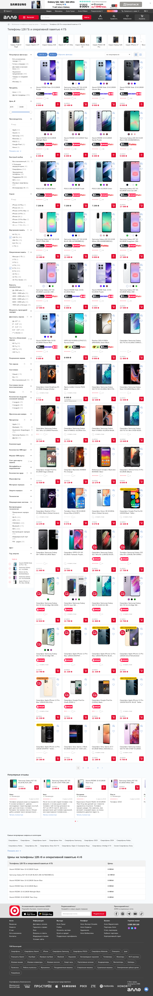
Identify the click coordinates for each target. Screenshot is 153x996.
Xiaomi (16, 133)
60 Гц (16, 343)
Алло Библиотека (87, 933)
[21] (72, 301)
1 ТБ (15, 246)
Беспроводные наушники (89, 957)
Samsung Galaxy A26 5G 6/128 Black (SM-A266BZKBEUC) (131, 139)
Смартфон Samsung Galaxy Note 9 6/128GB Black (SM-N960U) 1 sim (130, 388)
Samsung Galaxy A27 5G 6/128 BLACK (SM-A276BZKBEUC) (75, 88)
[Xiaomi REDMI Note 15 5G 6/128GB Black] (76, 273)
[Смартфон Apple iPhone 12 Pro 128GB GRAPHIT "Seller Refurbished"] (48, 734)
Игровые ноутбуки (46, 957)
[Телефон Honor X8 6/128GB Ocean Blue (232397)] (76, 498)
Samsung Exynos (22, 435)
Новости (12, 927)
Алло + (16, 92)
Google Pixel (18, 144)
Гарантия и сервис (40, 927)
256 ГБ (17, 240)
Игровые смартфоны (20, 184)
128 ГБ (17, 237)
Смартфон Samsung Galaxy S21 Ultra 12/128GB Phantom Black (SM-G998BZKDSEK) (47, 429)
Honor (15, 147)
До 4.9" (16, 321)
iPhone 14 (17, 216)
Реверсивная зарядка (20, 513)
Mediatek (22, 427)
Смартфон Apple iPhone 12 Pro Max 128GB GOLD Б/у (48, 701)
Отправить (42, 17)
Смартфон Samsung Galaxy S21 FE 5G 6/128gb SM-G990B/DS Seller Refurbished (130, 604)
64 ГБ (16, 234)
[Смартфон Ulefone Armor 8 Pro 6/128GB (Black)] (132, 457)
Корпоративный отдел (112, 936)
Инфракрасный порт (20, 538)
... (93, 768)
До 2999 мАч (18, 290)
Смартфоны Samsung (73, 840)
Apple (16, 130)
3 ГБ (15, 262)
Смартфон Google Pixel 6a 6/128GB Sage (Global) (46, 471)
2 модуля (17, 402)
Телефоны (44, 24)
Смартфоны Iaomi (39, 840)
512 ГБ (16, 243)
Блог (35, 930)
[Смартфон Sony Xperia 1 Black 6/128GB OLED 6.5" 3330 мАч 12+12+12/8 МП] (76, 734)
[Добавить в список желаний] (58, 67)
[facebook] (116, 914)
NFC (16, 180)
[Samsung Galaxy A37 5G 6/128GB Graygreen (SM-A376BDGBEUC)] (132, 222)
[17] (100, 393)
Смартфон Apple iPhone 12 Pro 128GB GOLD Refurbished (131, 655)
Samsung (18, 136)
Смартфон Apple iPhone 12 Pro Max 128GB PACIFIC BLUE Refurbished (103, 655)
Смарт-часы (68, 962)
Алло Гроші (61, 924)
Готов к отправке (20, 64)
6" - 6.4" (17, 327)
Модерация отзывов (40, 936)
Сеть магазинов (15, 933)
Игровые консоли (53, 962)
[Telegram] (132, 928)
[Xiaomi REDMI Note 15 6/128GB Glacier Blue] (104, 70)
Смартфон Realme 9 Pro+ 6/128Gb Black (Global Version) (47, 512)
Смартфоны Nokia (123, 840)
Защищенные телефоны (18, 173)
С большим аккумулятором (19, 165)
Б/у (15, 377)
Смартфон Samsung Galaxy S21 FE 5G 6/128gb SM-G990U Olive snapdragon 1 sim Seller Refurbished (47, 604)
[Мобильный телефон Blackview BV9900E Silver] (104, 457)
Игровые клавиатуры (35, 962)
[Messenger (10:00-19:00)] (135, 928)
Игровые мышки (17, 962)
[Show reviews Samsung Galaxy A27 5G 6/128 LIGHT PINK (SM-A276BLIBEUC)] (47, 784)
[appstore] (29, 914)
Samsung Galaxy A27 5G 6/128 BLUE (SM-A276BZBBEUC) (75, 240)
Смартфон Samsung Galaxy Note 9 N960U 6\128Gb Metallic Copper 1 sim (103, 429)
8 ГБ (16, 271)
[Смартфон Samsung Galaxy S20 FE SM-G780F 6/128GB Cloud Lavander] (132, 734)
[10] (100, 250)
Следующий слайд (142, 798)
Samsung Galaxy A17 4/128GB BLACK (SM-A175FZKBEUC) (24, 568)
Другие (16, 438)
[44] (128, 200)
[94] (44, 200)
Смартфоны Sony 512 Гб (49, 846)
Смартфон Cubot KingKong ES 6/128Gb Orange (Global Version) (47, 388)
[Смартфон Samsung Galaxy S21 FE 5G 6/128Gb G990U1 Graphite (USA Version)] (132, 323)
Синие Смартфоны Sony (123, 846)
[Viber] (129, 928)
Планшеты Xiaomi (17, 957)
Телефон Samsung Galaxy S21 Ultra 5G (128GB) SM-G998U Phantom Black (131, 553)
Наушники (72, 957)
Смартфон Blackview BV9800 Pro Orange (75, 471)
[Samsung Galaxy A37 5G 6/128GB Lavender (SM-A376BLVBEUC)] (48, 273)
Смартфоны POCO (80, 951)
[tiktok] (141, 914)
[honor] (122, 986)
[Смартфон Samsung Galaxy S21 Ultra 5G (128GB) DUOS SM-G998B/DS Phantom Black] (104, 539)
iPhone (45, 951)
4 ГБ (16, 265)
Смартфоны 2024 (107, 840)
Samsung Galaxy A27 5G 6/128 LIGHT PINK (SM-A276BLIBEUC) (47, 240)
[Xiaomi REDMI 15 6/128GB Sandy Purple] (104, 121)
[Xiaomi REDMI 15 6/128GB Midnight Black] (48, 121)
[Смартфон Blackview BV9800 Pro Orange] (76, 457)
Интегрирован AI (20, 188)
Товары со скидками (20, 78)
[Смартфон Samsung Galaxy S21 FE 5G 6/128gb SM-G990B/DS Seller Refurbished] (132, 586)
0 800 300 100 (133, 924)
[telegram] (129, 914)
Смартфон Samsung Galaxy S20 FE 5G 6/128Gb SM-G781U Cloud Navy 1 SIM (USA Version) (104, 388)
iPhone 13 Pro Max (20, 219)
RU (145, 11)
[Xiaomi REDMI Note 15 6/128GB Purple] (48, 70)
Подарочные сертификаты (67, 936)
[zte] (93, 986)
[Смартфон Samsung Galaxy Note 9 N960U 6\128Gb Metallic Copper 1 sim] (104, 415)
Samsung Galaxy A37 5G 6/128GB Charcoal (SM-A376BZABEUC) (129, 190)
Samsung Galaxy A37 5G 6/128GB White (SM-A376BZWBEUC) (129, 291)
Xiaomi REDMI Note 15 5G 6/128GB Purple (101, 291)
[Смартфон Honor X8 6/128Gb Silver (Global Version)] (104, 498)
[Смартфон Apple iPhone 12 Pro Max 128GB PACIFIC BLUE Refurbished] (104, 636)
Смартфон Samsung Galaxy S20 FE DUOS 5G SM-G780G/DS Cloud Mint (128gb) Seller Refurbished (103, 604)
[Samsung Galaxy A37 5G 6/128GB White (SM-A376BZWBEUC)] (132, 273)
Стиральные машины (85, 967)
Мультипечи (45, 967)
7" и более (17, 333)
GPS (16, 520)
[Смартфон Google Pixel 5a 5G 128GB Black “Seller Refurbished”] (132, 498)
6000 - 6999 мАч (20, 302)
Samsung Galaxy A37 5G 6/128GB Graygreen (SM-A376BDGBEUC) (129, 240)
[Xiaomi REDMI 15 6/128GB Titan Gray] (76, 121)
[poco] (83, 986)
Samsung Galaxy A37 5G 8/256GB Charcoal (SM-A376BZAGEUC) (24, 577)
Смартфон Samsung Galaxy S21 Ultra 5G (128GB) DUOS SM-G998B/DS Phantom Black (103, 553)
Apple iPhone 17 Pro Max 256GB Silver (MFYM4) (24, 582)
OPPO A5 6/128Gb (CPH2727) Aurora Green (75, 341)
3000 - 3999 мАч (20, 293)
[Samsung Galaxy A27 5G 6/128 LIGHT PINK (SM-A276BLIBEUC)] (48, 222)
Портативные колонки (86, 962)
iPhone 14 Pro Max (20, 211)
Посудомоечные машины (63, 967)
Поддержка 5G (19, 177)
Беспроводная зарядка (21, 533)
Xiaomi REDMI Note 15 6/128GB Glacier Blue (104, 88)
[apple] (56, 986)
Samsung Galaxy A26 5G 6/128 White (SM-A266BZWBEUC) (103, 240)
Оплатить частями (64, 930)
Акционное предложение (19, 73)
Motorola (16, 139)
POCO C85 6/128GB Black (46, 188)
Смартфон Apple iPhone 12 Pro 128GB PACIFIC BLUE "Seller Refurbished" (131, 701)
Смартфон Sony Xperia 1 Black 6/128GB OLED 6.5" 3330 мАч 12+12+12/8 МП (75, 748)
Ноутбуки (32, 957)
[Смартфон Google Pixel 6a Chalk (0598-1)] (76, 687)
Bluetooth (18, 526)
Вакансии (12, 924)
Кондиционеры (103, 962)
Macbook (60, 957)
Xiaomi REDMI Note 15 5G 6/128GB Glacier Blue (46, 341)
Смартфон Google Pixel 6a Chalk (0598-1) (74, 701)
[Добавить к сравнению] (58, 62)
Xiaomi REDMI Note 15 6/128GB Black (132, 88)
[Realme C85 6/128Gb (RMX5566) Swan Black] (104, 323)
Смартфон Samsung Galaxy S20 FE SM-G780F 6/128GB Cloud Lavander (130, 748)
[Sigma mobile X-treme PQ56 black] (76, 374)
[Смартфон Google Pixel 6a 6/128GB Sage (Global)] (48, 457)
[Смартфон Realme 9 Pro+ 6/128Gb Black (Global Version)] (48, 498)
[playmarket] (45, 914)
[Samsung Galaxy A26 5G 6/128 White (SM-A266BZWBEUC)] (104, 222)
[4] (100, 563)
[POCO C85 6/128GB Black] (48, 171)
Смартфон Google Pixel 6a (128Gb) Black (102, 701)
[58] (128, 149)
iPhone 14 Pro (18, 214)
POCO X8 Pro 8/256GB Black (24, 573)
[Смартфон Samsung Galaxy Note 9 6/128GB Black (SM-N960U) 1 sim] (132, 374)
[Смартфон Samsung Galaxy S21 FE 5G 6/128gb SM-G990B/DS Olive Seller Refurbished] (48, 636)
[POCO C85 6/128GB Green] (104, 171)
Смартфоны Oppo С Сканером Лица (75, 846)
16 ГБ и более (19, 280)
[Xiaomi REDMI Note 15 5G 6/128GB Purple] (104, 273)
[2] (100, 351)
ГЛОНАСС (18, 523)
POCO (16, 141)
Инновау (16, 81)
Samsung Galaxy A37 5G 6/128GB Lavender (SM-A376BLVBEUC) (45, 291)
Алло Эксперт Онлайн (88, 924)
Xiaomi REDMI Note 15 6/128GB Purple (48, 88)
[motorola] (107, 986)
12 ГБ (16, 277)
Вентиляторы (118, 962)
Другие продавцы (21, 95)
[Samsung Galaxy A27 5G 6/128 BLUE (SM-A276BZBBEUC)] (76, 222)
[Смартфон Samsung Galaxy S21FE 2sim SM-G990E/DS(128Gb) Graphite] (76, 586)
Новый (17, 374)
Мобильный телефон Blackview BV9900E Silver (103, 471)
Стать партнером (110, 930)
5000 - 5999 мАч (20, 299)
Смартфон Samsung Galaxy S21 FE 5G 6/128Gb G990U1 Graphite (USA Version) (130, 342)
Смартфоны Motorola (99, 951)
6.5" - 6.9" (18, 330)
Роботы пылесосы (29, 967)
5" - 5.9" (17, 324)
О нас (11, 930)
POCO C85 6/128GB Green (102, 188)
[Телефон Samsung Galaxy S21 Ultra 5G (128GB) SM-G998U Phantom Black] (132, 539)
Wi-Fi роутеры (134, 957)
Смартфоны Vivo (55, 840)
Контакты (12, 936)
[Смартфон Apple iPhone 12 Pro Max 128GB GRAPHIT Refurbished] (76, 636)
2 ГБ (15, 259)
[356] (44, 149)
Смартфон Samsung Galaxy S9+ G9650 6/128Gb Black (46, 553)
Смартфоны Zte (31, 846)
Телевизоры (107, 957)
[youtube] (135, 914)
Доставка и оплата (40, 924)
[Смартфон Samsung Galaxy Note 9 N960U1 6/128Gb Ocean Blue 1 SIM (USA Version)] (76, 415)
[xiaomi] (49, 986)
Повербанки (15, 973)
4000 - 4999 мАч (20, 296)
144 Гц (16, 352)
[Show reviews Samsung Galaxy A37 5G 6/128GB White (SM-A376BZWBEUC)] (114, 784)
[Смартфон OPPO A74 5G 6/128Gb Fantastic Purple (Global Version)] (76, 539)
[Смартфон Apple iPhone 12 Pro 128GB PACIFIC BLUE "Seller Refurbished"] (132, 687)
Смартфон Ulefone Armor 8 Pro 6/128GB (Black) (131, 471)
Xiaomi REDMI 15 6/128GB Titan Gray (76, 139)
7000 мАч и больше (21, 305)
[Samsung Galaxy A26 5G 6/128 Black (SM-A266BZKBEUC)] (132, 121)
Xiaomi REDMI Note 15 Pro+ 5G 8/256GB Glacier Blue (25, 564)
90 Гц (16, 346)
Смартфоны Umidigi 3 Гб (101, 846)
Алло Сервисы (85, 927)
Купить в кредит (63, 933)
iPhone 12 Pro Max (20, 225)
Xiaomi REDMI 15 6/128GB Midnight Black (46, 139)
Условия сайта (38, 939)
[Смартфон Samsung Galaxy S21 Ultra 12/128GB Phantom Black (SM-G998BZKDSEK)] (48, 415)
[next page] (102, 768)
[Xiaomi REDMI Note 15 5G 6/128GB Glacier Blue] (48, 323)
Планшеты (116, 951)
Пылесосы (15, 967)
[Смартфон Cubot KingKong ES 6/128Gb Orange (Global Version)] (48, 374)
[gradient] (136, 185)
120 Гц (17, 349)
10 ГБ (15, 274)
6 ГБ (16, 268)
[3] (72, 711)
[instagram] (122, 914)
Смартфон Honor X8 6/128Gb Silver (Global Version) (103, 512)
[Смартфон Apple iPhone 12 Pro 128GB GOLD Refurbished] (132, 636)
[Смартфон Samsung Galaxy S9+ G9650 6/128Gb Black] (48, 539)
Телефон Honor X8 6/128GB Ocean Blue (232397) (74, 512)
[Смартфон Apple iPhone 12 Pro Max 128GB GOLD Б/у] (48, 687)
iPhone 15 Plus (19, 205)
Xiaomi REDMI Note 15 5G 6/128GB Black (74, 291)
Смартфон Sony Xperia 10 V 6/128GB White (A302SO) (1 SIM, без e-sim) (102, 748)
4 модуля (17, 408)
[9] (128, 393)
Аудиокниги (84, 930)
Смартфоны (19, 169)
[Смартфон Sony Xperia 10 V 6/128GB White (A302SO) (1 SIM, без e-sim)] (104, 734)
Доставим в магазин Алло (20, 68)
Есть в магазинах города (18, 60)
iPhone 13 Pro (18, 222)
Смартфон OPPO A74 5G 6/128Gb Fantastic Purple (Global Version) (73, 553)
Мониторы (120, 957)
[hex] (45, 84)
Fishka (59, 927)
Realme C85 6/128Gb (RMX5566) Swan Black (100, 341)
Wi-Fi (16, 517)
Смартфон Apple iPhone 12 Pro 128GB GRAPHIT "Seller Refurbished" (48, 748)
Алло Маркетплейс (111, 924)
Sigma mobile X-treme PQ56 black (74, 388)
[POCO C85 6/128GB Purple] (76, 171)
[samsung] (69, 986)
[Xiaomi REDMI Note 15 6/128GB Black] (132, 70)
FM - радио (18, 541)
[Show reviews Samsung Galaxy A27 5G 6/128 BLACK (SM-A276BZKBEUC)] (13, 784)
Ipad (125, 951)
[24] (72, 98)
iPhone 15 (17, 208)
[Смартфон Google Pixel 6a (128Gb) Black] (104, 687)
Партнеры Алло (110, 927)
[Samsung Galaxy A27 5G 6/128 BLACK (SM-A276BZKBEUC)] (76, 70)
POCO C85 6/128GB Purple (74, 188)
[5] (44, 476)
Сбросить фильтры (65, 54)
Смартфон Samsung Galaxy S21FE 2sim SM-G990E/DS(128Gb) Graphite (74, 604)
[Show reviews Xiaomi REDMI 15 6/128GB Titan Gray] (81, 784)
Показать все (14, 151)
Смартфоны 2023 (91, 840)
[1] (128, 434)
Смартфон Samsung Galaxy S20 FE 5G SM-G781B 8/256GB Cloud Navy (131, 429)
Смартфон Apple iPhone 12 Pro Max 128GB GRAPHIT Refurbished (76, 655)
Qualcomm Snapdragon (22, 431)
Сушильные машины (105, 967)
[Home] (9, 24)
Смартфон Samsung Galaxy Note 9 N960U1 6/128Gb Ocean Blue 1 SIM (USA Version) (75, 429)
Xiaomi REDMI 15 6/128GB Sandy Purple (102, 139)
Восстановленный (22, 161)
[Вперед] (141, 41)
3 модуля (17, 405)
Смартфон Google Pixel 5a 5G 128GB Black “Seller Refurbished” (131, 512)
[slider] (10, 112)
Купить (58, 104)
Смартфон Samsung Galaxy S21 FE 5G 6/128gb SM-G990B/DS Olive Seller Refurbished (46, 655)
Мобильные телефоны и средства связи (25, 24)
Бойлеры (131, 962)
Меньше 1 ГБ (18, 256)
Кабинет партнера (111, 933)
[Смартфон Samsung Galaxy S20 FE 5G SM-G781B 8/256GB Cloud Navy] (132, 415)
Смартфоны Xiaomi (32, 951)
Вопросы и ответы (40, 933)
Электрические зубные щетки (128, 967)
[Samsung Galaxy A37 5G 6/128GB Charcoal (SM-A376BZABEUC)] (132, 171)
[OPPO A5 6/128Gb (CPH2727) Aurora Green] (76, 323)
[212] (44, 98)
